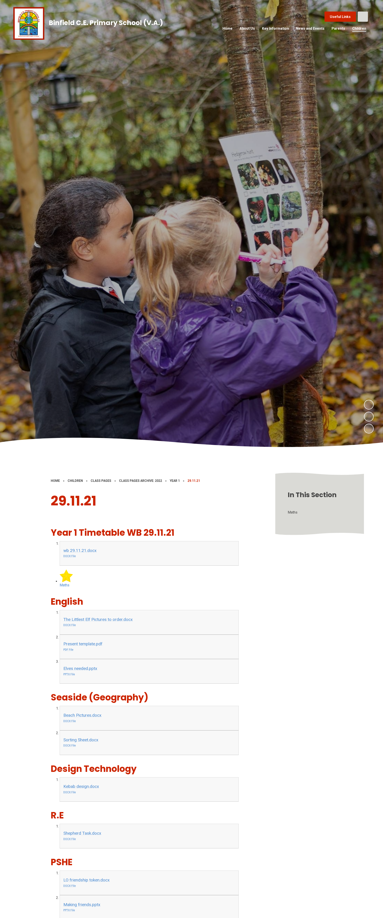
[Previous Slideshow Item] (369, 417)
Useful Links (340, 17)
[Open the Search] (363, 17)
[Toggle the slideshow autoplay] (369, 429)
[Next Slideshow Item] (369, 405)
